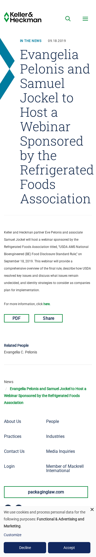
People (52, 421)
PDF (17, 318)
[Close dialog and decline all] (92, 509)
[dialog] (48, 531)
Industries (55, 436)
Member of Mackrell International (65, 468)
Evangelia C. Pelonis (20, 352)
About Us (12, 421)
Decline (25, 548)
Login (9, 466)
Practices (12, 436)
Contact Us (14, 451)
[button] (68, 18)
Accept (69, 548)
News (8, 382)
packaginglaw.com (46, 491)
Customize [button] (12, 535)
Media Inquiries (60, 451)
